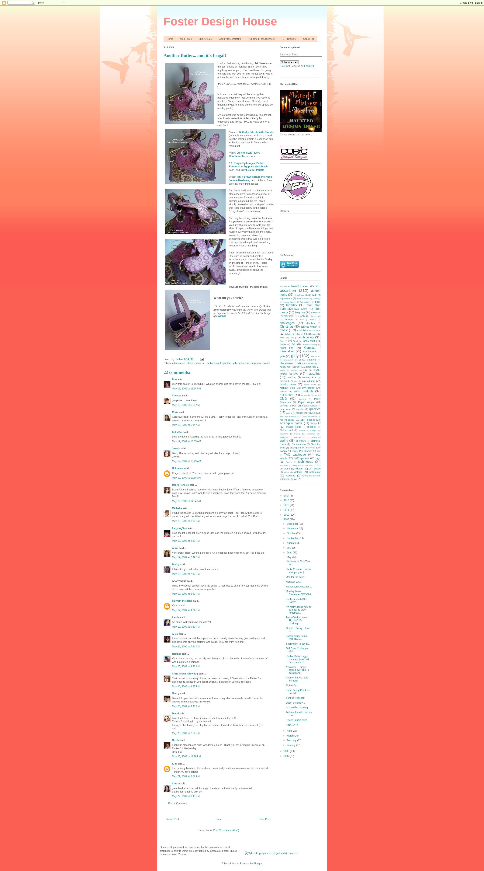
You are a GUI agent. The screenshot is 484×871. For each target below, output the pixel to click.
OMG (283, 398)
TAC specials (301, 458)
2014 (287, 495)
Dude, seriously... (295, 702)
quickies (314, 409)
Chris (175, 412)
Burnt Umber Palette (252, 170)
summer (310, 447)
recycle (312, 412)
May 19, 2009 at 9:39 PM (186, 610)
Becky (175, 564)
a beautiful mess (298, 286)
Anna (175, 548)
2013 (287, 500)
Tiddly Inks (297, 465)
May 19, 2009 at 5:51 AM (186, 405)
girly (235, 363)
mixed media (310, 385)
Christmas (286, 326)
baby (317, 301)
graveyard (288, 360)
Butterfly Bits (246, 132)
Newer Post (172, 819)
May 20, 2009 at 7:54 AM (186, 646)
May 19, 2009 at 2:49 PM (186, 557)
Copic (284, 330)
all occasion (178, 363)
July (289, 547)
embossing (213, 363)
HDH (297, 366)
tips (318, 465)
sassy (291, 419)
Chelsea (176, 395)
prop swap (256, 363)
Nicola (175, 740)
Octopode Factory (309, 395)
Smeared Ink (299, 437)
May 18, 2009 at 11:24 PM (186, 388)
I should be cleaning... (298, 707)
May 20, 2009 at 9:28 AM (186, 666)
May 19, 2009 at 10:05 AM (186, 441)
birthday (291, 305)
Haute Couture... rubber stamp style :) (298, 571)
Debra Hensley (180, 484)
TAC (318, 451)
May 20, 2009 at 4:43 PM (186, 706)
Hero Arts (311, 367)
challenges (287, 323)
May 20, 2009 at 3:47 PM (186, 686)
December (293, 523)
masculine (313, 373)
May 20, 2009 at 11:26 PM (186, 756)
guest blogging (307, 359)
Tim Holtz (309, 465)
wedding (290, 475)
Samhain (307, 416)
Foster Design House (220, 21)
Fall (294, 344)
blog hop (300, 312)
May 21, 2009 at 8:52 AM (186, 776)
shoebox (311, 427)
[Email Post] (201, 359)
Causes (313, 316)
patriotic (284, 405)
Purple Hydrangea (244, 163)
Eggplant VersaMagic (256, 166)
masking (291, 377)
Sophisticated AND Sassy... (296, 601)
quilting (289, 413)
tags (318, 458)
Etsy (282, 341)
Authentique (305, 302)
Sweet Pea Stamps (302, 451)
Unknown (177, 468)
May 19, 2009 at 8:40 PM (186, 593)
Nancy (175, 693)
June (290, 552)
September (293, 538)
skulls (297, 433)
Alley (175, 633)
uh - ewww (314, 468)
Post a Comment (177, 803)
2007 (287, 756)
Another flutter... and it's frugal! (297, 679)
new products (303, 391)
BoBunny (315, 312)
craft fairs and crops (308, 330)
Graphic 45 (315, 356)
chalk (313, 319)
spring (284, 440)
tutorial (286, 468)
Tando (289, 462)
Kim (174, 379)
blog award (300, 309)
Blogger (258, 863)
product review (309, 405)
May (289, 557)
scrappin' (315, 423)
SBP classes (307, 419)
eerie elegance (287, 338)
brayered (288, 316)
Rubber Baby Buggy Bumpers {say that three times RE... (297, 659)
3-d (281, 286)
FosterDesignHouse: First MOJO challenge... (297, 620)
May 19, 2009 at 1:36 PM (186, 521)
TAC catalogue (295, 454)
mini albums (308, 381)
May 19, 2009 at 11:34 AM (186, 501)
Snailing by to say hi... (298, 643)
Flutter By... (292, 685)
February (292, 740)
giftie (282, 356)
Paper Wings (306, 402)
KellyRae (177, 432)
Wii (295, 479)
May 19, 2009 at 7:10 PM (186, 574)
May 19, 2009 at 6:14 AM (186, 424)
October (291, 533)
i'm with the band (182, 600)
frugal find (225, 363)
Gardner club (309, 351)
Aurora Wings (289, 302)
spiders (314, 437)
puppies (300, 409)
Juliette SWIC (245, 152)
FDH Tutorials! (289, 39)
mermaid (284, 381)
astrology (316, 299)
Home (170, 39)
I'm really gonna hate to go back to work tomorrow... (298, 609)
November (293, 528)
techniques (305, 461)
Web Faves (186, 39)
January (291, 745)
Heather (176, 653)
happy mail (285, 367)
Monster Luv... (294, 581)
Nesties (284, 391)
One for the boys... (296, 577)
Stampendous (299, 444)
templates (284, 465)
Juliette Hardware (239, 180)
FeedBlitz (309, 65)
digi (305, 334)
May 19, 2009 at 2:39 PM (186, 540)
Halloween (287, 363)
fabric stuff (309, 341)
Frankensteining (310, 344)
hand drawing (309, 363)
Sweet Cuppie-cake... (297, 720)
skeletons (284, 434)
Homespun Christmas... (299, 586)
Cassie (176, 783)
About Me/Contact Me (230, 39)
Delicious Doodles (292, 334)
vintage (298, 472)
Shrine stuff (286, 430)
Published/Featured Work (261, 39)
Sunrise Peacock (295, 697)
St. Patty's (301, 441)
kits (305, 370)
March (290, 735)
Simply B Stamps (307, 430)
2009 (287, 519)
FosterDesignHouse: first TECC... (297, 637)
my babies (308, 387)
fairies (283, 344)
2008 (287, 751)
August (291, 543)
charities (310, 323)
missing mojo (288, 384)
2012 (287, 505)
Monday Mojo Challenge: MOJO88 (298, 593)
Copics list (308, 39)
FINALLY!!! (292, 724)
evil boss (293, 341)
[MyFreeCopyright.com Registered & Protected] (271, 853)
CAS (302, 316)
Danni (175, 713)
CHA (302, 320)
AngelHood (299, 295)
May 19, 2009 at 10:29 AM (186, 461)
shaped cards (293, 427)
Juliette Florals (264, 132)
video (286, 472)
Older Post (264, 819)
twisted (298, 468)
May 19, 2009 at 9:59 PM (186, 626)
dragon (314, 334)
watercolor (314, 472)
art (203, 363)
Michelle (177, 508)
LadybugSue (179, 528)
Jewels (176, 448)
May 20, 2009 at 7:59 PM (186, 733)
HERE (221, 316)
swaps (267, 363)
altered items (194, 363)
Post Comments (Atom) (226, 830)
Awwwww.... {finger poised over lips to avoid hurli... (297, 670)
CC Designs (287, 319)
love (296, 373)
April (289, 730)
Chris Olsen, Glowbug (185, 673)
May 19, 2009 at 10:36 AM (186, 477)
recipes (299, 413)
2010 (287, 514)
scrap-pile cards (291, 423)
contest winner (309, 326)
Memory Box (309, 377)
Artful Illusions (303, 299)
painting (302, 399)
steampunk (295, 447)
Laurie (175, 617)
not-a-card (243, 363)
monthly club (287, 387)
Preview (284, 65)
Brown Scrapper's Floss (258, 176)
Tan (239, 176)
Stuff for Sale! (205, 39)
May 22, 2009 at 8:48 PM (186, 796)
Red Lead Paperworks (289, 416)
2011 (287, 510)
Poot (294, 405)
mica (296, 381)
